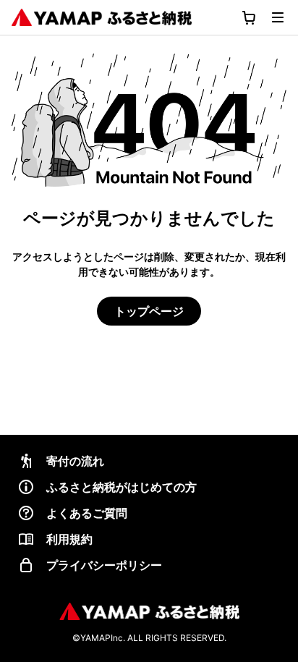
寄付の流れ (75, 461)
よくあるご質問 (86, 513)
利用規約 (69, 539)
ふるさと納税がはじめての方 (121, 487)
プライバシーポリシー (104, 565)
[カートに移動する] (248, 17)
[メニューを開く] (277, 17)
